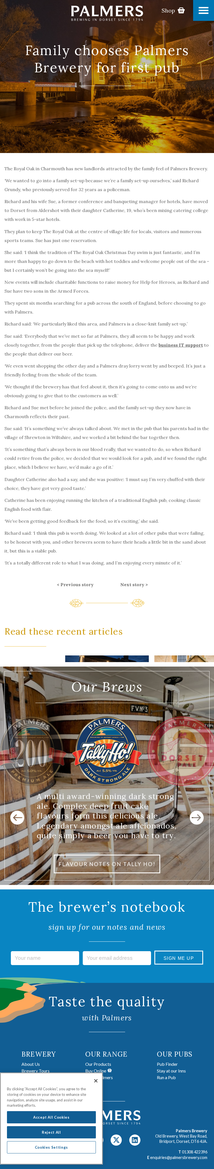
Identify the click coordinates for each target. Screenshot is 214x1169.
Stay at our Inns (171, 1070)
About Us (30, 1064)
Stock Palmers (99, 1077)
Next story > (134, 584)
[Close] (96, 1081)
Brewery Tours (35, 1070)
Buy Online (95, 1070)
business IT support (181, 345)
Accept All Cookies (51, 1117)
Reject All (51, 1132)
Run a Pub (166, 1077)
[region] (51, 1118)
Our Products (98, 1064)
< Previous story (75, 584)
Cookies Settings (51, 1147)
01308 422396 (194, 1152)
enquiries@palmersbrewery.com (178, 1157)
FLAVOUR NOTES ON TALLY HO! (107, 864)
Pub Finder (167, 1064)
